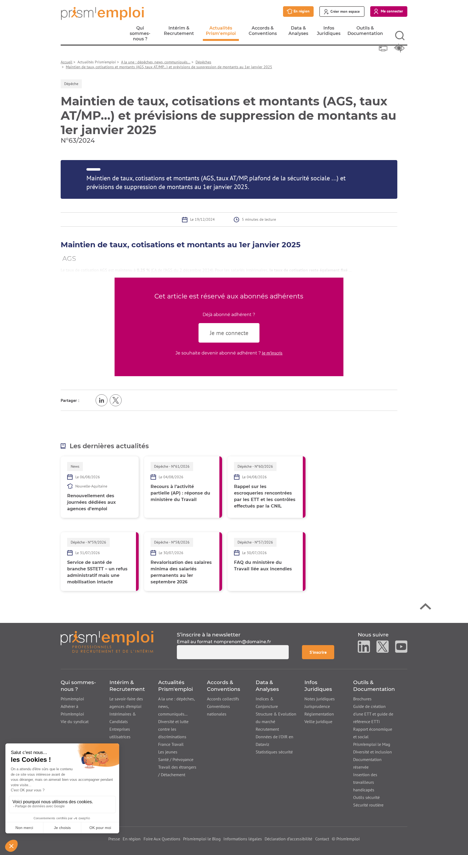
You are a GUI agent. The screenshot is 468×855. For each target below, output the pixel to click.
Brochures (362, 698)
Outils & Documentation (365, 32)
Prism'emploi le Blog (202, 838)
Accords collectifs (223, 698)
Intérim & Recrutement (179, 32)
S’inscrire (321, 652)
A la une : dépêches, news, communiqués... (155, 62)
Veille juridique (318, 721)
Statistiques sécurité (274, 752)
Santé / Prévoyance (175, 759)
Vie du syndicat (75, 721)
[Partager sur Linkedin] (102, 400)
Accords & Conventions (263, 32)
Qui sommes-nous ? (140, 34)
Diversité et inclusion (372, 752)
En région (132, 838)
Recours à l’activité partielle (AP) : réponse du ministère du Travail (180, 493)
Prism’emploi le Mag (371, 744)
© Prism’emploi (346, 838)
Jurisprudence (317, 706)
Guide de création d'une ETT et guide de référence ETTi (373, 714)
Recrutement (267, 729)
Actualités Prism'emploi (221, 33)
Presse (114, 838)
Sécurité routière (368, 805)
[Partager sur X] (116, 400)
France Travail (171, 744)
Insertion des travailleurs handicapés (365, 782)
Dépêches (203, 62)
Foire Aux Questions (162, 838)
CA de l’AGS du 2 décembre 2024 (182, 270)
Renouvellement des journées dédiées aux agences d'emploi (91, 502)
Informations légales (242, 838)
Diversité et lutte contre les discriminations (173, 729)
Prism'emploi (72, 698)
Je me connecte (229, 333)
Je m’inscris (272, 353)
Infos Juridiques (328, 32)
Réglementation (319, 714)
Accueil (66, 62)
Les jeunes (167, 752)
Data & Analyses (298, 32)
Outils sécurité (366, 797)
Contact (322, 838)
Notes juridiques (319, 698)
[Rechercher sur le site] (400, 35)
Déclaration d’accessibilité (288, 838)
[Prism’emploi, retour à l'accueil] (107, 645)
